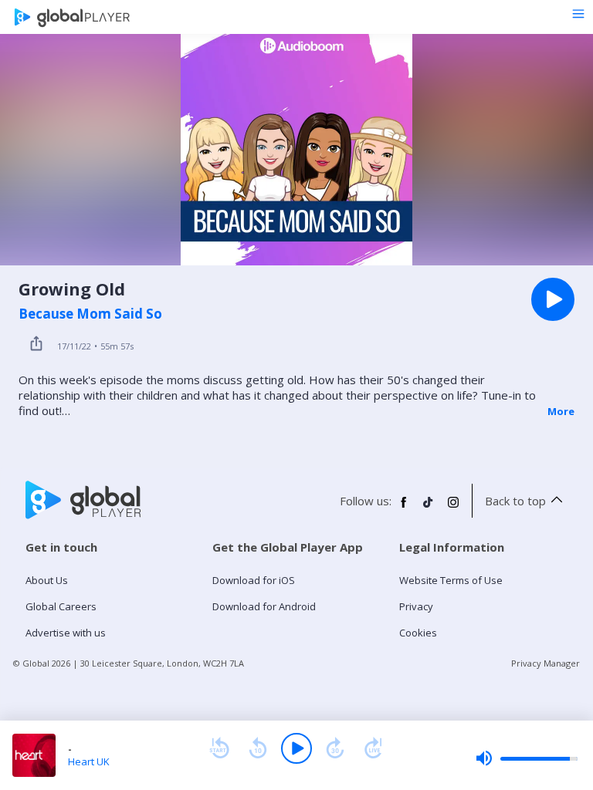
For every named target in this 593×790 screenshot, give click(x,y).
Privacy (416, 606)
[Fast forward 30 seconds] (335, 748)
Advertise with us (65, 633)
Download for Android (264, 606)
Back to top (515, 500)
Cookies (418, 633)
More (560, 411)
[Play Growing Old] (552, 299)
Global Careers (61, 606)
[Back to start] (219, 748)
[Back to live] (373, 748)
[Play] (296, 748)
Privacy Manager (545, 663)
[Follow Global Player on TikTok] (428, 508)
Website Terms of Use (451, 580)
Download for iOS (253, 580)
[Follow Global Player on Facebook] (404, 508)
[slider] (526, 758)
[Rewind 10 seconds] (257, 748)
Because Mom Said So (90, 314)
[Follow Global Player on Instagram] (453, 508)
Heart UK (89, 761)
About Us (46, 580)
